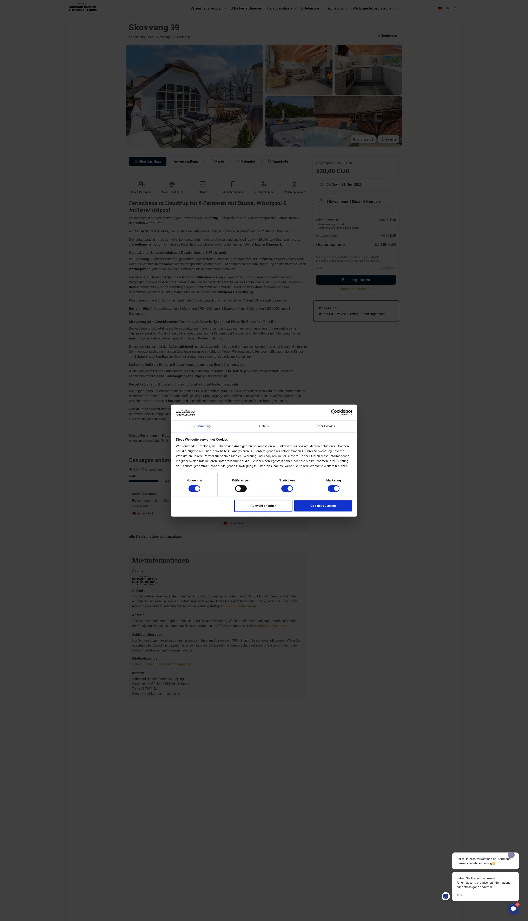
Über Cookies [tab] (325, 426)
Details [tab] (264, 426)
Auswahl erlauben (263, 505)
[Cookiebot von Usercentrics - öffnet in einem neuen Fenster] (334, 412)
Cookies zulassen (323, 505)
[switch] (241, 488)
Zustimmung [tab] (202, 426)
